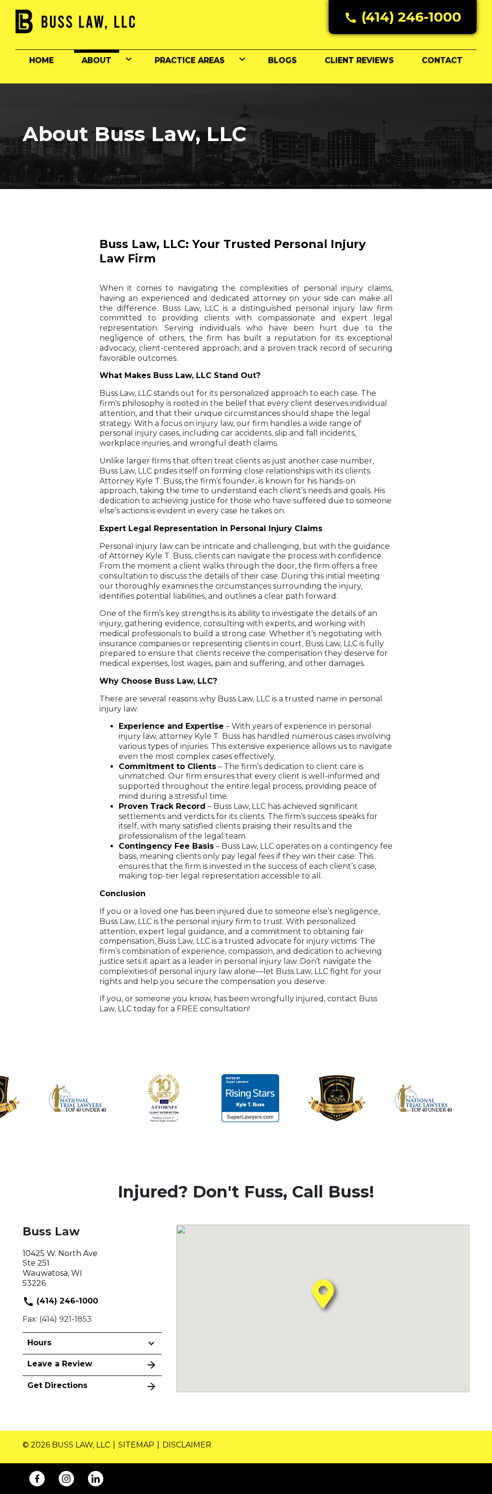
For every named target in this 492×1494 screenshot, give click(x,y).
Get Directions (57, 1385)
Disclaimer (186, 1444)
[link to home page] (75, 20)
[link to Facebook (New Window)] (37, 1478)
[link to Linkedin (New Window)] (95, 1478)
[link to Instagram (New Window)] (66, 1478)
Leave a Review (59, 1363)
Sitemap (136, 1444)
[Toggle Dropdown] (127, 59)
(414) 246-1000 (66, 1300)
